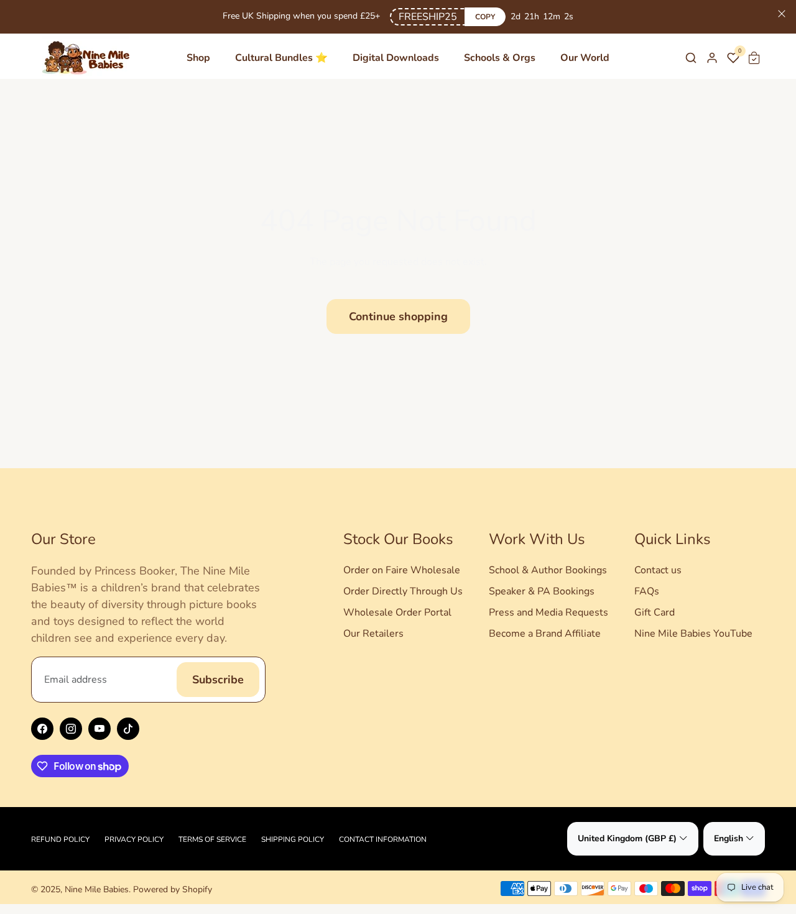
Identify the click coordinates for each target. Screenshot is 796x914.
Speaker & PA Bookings (542, 591)
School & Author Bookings (548, 570)
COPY (485, 17)
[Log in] (712, 58)
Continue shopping (398, 316)
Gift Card (654, 612)
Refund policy (60, 839)
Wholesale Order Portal (397, 612)
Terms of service (212, 839)
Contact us (658, 570)
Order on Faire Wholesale (401, 570)
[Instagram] (71, 729)
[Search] (691, 58)
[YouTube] (99, 729)
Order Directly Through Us (403, 591)
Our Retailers (373, 633)
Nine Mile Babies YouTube (693, 633)
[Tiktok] (128, 729)
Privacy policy (134, 839)
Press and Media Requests (548, 612)
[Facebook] (42, 729)
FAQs (646, 591)
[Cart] (754, 58)
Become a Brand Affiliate (545, 633)
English (728, 838)
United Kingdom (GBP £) (627, 838)
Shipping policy (292, 839)
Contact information (383, 839)
